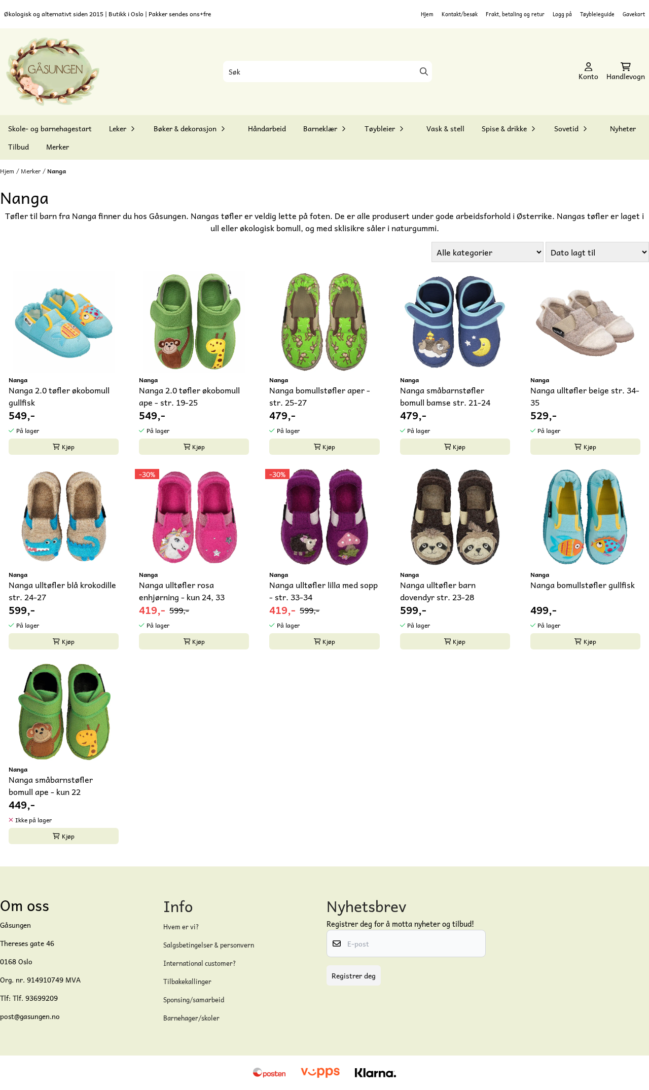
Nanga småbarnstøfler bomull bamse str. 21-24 (445, 396)
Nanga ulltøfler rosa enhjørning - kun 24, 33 (182, 590)
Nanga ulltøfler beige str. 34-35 (584, 396)
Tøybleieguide (597, 14)
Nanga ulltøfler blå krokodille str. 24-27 (62, 590)
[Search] (424, 71)
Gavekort (634, 14)
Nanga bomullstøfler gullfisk (582, 584)
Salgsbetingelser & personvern (208, 944)
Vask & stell (445, 128)
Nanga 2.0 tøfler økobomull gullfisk (59, 396)
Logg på (562, 14)
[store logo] (52, 72)
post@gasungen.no (30, 1016)
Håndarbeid (267, 128)
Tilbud (18, 146)
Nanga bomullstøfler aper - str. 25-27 (319, 396)
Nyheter (623, 128)
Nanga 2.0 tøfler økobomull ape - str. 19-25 (189, 396)
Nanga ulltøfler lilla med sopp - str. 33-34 (323, 590)
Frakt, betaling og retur (515, 14)
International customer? (199, 963)
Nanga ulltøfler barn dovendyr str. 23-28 (438, 590)
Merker (57, 146)
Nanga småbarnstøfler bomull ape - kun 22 (51, 785)
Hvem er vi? (181, 926)
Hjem (427, 14)
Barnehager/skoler (191, 1017)
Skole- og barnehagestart (50, 128)
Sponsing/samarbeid (193, 999)
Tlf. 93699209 (35, 997)
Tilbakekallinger (187, 981)
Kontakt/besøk (460, 14)
